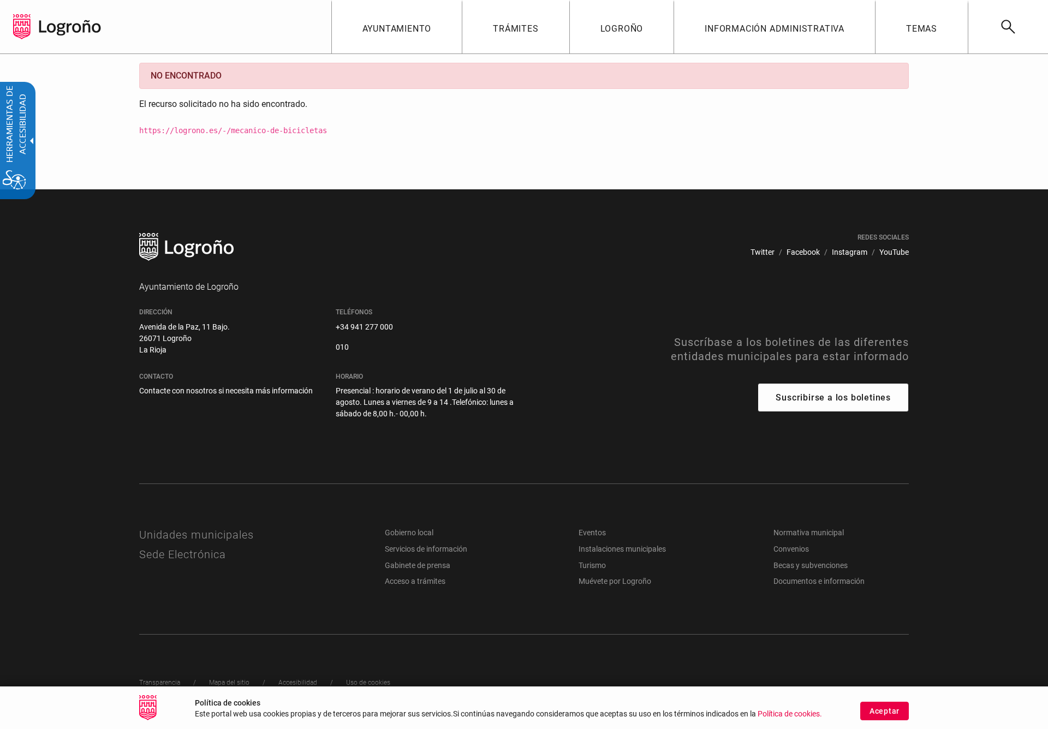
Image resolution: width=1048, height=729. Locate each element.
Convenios (791, 549)
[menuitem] (396, 26)
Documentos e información (819, 581)
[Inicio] (70, 26)
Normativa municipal (808, 532)
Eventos (592, 532)
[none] (22, 26)
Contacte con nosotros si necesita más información (226, 390)
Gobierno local (409, 532)
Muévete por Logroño (615, 581)
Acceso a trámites (415, 581)
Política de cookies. (790, 714)
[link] (1008, 26)
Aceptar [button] (885, 711)
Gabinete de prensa (417, 565)
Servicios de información (426, 549)
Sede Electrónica (182, 554)
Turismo (592, 565)
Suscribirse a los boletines (833, 397)
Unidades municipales (196, 534)
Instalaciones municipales (622, 549)
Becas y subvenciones (810, 565)
